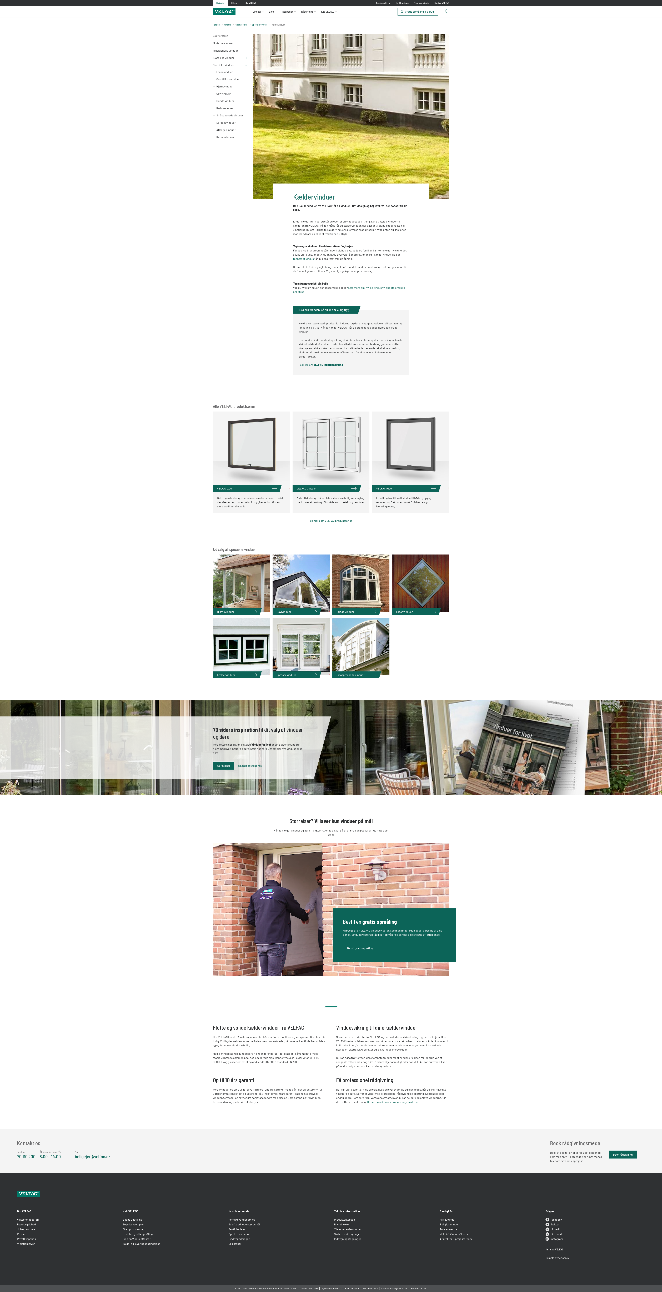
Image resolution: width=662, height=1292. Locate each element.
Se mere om (321, 364)
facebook (556, 1219)
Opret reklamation (239, 1234)
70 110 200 (26, 1156)
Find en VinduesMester (137, 1238)
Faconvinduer (224, 71)
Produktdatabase (344, 1219)
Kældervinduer (225, 108)
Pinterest (556, 1234)
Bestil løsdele (236, 1229)
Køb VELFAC (327, 11)
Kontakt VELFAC (441, 3)
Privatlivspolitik (26, 1238)
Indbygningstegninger (347, 1238)
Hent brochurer (402, 3)
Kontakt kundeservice (241, 1219)
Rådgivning (307, 11)
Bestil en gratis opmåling (138, 1234)
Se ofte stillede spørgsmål (244, 1224)
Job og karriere (26, 1229)
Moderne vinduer (223, 43)
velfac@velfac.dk (398, 1288)
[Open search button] (447, 12)
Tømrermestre (448, 1229)
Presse (21, 1234)
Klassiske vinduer (223, 57)
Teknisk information (347, 1211)
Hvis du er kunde (238, 1211)
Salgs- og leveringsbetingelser (141, 1243)
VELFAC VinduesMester (454, 1234)
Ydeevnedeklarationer (347, 1229)
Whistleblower (26, 1243)
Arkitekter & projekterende (456, 1238)
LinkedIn (556, 1229)
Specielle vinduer (259, 24)
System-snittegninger (347, 1234)
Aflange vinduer (225, 129)
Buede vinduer (225, 100)
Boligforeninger (449, 1224)
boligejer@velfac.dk (93, 1156)
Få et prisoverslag (133, 1229)
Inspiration (287, 11)
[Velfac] (224, 11)
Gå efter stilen (241, 24)
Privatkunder (447, 1219)
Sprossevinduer (226, 122)
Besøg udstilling (383, 3)
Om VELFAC (24, 1211)
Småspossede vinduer (229, 115)
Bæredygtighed (26, 1224)
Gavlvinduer (223, 93)
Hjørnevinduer (225, 86)
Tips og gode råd (421, 3)
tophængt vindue (303, 258)
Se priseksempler (133, 1224)
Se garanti (234, 1243)
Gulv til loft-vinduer (228, 79)
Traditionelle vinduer (225, 50)
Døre (271, 11)
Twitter (555, 1224)
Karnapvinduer (225, 137)
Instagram (557, 1238)
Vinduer (257, 11)
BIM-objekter (342, 1224)
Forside (216, 24)
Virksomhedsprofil (28, 1219)
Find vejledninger (239, 1238)
